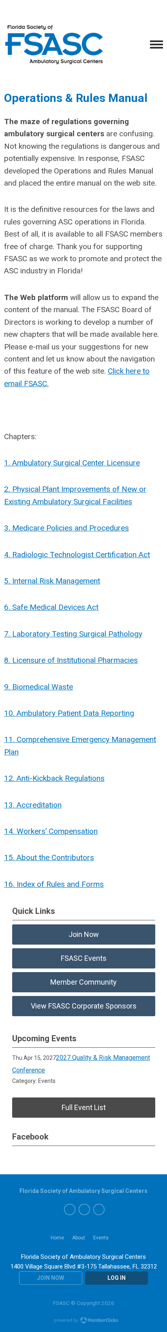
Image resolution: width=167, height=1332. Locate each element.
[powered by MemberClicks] (83, 1321)
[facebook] (69, 1209)
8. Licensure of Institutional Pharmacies (71, 660)
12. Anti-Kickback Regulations (54, 778)
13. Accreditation (33, 805)
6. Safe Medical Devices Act (51, 607)
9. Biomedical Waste (38, 686)
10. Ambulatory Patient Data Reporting (69, 713)
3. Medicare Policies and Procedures (66, 528)
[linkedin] (99, 1209)
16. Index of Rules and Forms (54, 884)
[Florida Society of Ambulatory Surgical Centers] (54, 44)
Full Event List (84, 1107)
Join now (50, 1278)
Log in (116, 1278)
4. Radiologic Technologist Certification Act (77, 554)
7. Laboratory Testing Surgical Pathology (73, 634)
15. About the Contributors (49, 857)
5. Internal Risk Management (52, 581)
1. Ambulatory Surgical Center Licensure (72, 462)
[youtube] (84, 1209)
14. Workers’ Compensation (51, 831)
